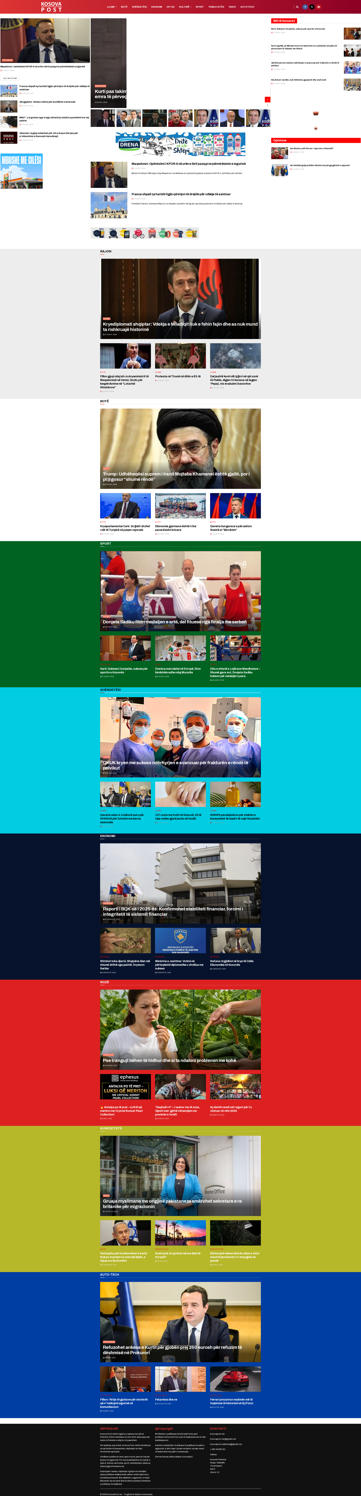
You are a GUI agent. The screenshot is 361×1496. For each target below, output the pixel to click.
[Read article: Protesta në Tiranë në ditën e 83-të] (180, 356)
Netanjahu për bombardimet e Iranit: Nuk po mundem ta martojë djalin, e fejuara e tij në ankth (124, 1257)
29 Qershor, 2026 (112, 919)
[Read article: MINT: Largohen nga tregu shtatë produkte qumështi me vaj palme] (8, 122)
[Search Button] (297, 6)
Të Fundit (7, 60)
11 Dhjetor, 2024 (163, 1403)
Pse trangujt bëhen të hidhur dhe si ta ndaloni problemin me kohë (169, 1060)
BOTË (124, 7)
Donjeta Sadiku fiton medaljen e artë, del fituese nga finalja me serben (175, 621)
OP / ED (171, 7)
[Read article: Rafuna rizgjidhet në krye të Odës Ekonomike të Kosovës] (235, 940)
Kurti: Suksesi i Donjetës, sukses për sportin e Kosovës (298, 29)
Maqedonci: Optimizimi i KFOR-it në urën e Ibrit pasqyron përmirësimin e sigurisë (42, 66)
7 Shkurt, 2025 (107, 1411)
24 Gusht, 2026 (107, 391)
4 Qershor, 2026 (218, 969)
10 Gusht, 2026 (217, 822)
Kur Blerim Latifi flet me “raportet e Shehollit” (312, 148)
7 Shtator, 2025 (111, 1211)
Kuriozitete (162, 1249)
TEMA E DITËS (216, 7)
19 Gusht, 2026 (27, 93)
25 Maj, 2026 (106, 1118)
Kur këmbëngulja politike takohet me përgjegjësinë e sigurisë (320, 165)
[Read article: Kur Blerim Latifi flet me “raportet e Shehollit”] (279, 153)
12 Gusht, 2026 (27, 140)
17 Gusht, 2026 (162, 822)
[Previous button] (267, 105)
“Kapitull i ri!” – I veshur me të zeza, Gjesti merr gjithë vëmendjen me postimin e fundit (177, 1111)
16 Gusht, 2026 (27, 106)
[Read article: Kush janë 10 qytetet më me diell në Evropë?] (180, 1233)
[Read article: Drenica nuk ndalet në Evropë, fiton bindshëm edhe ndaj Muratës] (180, 648)
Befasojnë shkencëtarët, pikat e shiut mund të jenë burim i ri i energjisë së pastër (234, 1257)
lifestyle (108, 1055)
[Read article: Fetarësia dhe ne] (180, 1379)
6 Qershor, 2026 (163, 972)
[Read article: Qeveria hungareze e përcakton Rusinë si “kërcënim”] (235, 505)
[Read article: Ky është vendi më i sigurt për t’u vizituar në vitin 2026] (235, 1086)
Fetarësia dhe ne (166, 1399)
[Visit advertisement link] (180, 144)
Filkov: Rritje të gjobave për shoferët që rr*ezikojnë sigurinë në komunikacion (124, 1403)
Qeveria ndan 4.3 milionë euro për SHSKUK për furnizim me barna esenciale (122, 818)
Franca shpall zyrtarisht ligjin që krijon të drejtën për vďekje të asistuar (181, 194)
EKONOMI (156, 7)
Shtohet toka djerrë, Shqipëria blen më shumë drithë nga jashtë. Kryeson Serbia (125, 965)
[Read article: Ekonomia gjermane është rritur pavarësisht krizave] (180, 505)
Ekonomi (108, 903)
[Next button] (267, 99)
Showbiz (159, 1103)
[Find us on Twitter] (312, 6)
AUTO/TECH (247, 7)
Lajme (107, 318)
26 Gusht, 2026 (297, 152)
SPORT (200, 7)
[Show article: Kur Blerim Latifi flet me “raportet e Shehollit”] (180, 118)
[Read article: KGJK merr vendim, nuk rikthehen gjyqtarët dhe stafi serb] (352, 85)
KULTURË (184, 7)
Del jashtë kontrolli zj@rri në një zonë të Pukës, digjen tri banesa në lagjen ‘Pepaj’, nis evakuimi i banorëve (234, 380)
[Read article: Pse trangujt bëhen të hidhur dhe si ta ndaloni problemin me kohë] (180, 1030)
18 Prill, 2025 (217, 1265)
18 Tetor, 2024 (217, 1407)
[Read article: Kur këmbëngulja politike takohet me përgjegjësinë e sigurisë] (279, 170)
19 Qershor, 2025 (109, 1265)
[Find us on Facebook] (305, 6)
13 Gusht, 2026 (27, 124)
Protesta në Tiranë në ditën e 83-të (178, 376)
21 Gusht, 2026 (8, 70)
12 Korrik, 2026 (110, 1065)
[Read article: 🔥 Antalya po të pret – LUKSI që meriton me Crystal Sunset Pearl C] (125, 1086)
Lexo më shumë (11, 78)
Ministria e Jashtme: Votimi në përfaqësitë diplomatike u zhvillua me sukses (179, 965)
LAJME (111, 7)
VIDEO (232, 7)
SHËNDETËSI (139, 7)
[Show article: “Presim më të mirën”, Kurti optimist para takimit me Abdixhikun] (128, 118)
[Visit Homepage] (51, 7)
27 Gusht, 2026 (278, 32)
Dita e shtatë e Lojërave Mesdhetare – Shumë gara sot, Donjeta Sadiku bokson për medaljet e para (235, 672)
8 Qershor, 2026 (108, 972)
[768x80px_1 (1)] (145, 233)
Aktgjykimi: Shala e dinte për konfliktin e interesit (47, 102)
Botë (103, 372)
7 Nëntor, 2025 (217, 1115)
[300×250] (21, 171)
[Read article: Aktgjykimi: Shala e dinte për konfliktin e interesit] (8, 106)
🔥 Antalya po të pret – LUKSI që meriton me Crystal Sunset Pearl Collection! (121, 1111)
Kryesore (100, 86)
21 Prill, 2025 (162, 1261)
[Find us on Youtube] (318, 6)
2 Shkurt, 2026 (162, 1118)
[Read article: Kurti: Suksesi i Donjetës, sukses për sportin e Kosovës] (352, 34)
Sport (213, 664)
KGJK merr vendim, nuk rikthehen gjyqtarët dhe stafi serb (298, 80)
